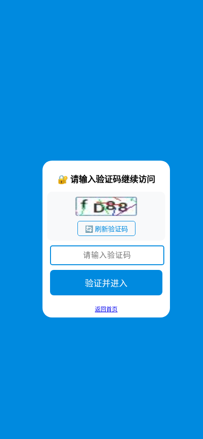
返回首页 (106, 309)
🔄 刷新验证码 (106, 229)
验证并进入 (106, 283)
